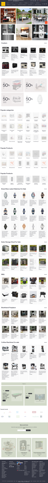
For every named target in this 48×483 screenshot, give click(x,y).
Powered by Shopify (27, 481)
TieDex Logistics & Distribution (4, 463)
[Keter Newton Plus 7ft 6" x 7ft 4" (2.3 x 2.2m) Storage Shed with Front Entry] (5, 264)
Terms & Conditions (5, 468)
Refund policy (4, 475)
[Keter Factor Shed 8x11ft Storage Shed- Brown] (5, 250)
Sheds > (25, 465)
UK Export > (30, 4)
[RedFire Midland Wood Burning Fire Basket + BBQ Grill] (24, 283)
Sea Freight (3, 472)
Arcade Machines (34, 469)
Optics (33, 475)
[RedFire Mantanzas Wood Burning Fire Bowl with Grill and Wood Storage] (42, 283)
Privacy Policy (4, 467)
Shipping (3, 469)
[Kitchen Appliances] (8, 445)
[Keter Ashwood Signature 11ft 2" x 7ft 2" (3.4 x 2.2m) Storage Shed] (24, 264)
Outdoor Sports (34, 472)
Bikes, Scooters (34, 476)
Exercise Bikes (34, 465)
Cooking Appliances (42, 469)
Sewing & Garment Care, (42, 471)
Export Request (4, 471)
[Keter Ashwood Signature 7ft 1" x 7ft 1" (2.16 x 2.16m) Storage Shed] (33, 264)
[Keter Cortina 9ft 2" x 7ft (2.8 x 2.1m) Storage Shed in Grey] (15, 264)
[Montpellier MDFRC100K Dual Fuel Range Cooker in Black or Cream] (15, 67)
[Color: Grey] (32, 353)
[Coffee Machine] (24, 445)
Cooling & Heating (42, 473)
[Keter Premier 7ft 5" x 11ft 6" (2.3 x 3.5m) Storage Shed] (15, 250)
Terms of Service (4, 474)
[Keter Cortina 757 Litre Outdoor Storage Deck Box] (42, 264)
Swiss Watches (38, 4)
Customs (3, 470)
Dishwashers (41, 467)
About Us (3, 465)
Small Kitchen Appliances (41, 476)
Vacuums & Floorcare (42, 472)
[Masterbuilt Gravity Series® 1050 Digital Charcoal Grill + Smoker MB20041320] (5, 283)
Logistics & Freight (22, 4)
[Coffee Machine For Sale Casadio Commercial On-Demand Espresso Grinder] (42, 351)
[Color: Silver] (30, 353)
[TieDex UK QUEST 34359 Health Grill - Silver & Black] (5, 296)
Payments (3, 473)
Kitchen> (14, 4)
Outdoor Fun (33, 473)
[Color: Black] (31, 353)
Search (3, 464)
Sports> (8, 4)
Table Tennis (33, 467)
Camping (33, 471)
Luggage (33, 474)
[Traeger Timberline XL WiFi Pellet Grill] (15, 296)
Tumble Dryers (41, 466)
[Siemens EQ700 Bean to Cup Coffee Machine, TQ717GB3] (24, 368)
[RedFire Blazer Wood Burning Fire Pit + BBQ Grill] (33, 283)
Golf (32, 468)
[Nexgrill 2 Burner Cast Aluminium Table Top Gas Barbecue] (15, 283)
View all (45, 188)
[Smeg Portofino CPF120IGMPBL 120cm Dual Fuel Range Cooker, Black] (24, 52)
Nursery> (25, 467)
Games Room (34, 466)
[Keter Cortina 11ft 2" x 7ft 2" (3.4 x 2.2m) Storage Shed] (33, 250)
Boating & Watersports (35, 470)
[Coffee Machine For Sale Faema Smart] (5, 350)
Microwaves (41, 468)
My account (3, 477)
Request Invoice (4, 476)
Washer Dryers (41, 465)
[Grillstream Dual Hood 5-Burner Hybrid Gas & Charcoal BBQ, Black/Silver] (24, 297)
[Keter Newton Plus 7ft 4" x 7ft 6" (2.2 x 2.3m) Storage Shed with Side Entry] (42, 251)
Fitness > (25, 466)
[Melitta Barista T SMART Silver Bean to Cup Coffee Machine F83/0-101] (33, 368)
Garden (25, 468)
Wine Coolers (41, 474)
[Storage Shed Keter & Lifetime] (39, 445)
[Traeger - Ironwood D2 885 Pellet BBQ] (42, 296)
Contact (3, 466)
